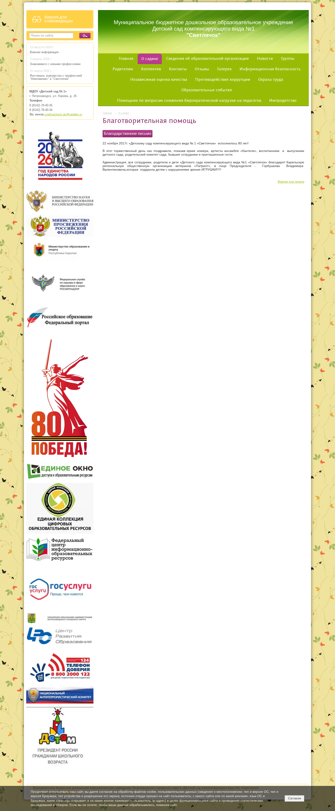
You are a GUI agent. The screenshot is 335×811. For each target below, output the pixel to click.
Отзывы (202, 69)
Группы (287, 59)
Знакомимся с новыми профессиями (55, 64)
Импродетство (282, 101)
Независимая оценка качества (158, 80)
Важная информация (44, 52)
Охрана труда (270, 80)
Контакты (178, 69)
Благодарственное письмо (127, 133)
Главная (126, 59)
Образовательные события (206, 90)
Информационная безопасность (270, 69)
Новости (265, 59)
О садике (149, 59)
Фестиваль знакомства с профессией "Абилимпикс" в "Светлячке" (56, 77)
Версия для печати (291, 181)
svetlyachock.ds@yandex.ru (63, 114)
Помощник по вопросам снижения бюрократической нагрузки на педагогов (189, 101)
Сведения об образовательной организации (207, 59)
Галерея (224, 69)
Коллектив (151, 69)
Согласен (294, 798)
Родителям (123, 69)
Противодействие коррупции (222, 80)
